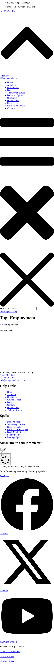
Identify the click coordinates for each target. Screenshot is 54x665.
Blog (9, 402)
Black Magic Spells (16, 432)
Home (3, 324)
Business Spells (14, 427)
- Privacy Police (7, 656)
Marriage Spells (14, 437)
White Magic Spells (16, 424)
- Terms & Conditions (10, 651)
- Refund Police (7, 661)
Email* (3, 449)
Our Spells (12, 397)
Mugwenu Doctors (8, 642)
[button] (7, 11)
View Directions (7, 375)
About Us (11, 394)
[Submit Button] (38, 309)
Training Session (14, 410)
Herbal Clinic (13, 407)
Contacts (11, 405)
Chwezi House (14, 399)
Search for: (5, 308)
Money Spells (13, 422)
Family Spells (13, 434)
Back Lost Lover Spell (17, 429)
